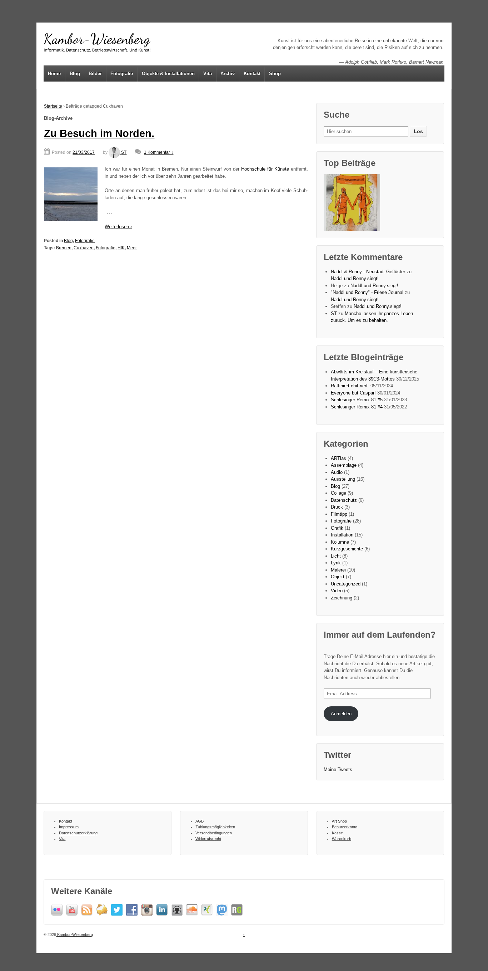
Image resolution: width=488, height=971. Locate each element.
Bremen (63, 247)
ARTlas (338, 458)
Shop (275, 73)
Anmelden (341, 713)
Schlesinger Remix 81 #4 (357, 407)
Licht (336, 556)
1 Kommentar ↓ (158, 152)
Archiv (227, 73)
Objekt (337, 576)
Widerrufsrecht (208, 839)
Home (54, 73)
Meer (132, 247)
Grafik (337, 528)
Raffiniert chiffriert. (350, 385)
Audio (337, 472)
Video (337, 590)
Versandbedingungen (213, 833)
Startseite (53, 106)
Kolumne (340, 542)
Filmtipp (339, 514)
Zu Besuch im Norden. (99, 133)
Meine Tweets (338, 769)
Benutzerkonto (344, 827)
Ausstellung (343, 479)
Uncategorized (345, 584)
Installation (342, 535)
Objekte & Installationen (168, 73)
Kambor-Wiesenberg (74, 934)
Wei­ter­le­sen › (118, 226)
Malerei (338, 570)
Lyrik (336, 562)
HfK (121, 247)
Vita (207, 73)
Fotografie (121, 73)
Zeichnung (341, 597)
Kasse (337, 833)
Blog (75, 73)
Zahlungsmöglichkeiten (215, 827)
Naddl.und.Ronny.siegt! (355, 278)
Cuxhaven (84, 247)
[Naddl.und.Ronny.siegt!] (352, 202)
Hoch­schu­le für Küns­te (265, 169)
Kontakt (252, 73)
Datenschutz (344, 500)
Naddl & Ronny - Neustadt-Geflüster (368, 271)
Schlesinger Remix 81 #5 (357, 399)
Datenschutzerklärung (78, 833)
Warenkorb (341, 839)
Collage (338, 493)
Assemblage (344, 465)
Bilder (95, 73)
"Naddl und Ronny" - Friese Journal (367, 292)
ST (123, 152)
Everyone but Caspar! (353, 393)
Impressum (69, 827)
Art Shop (339, 821)
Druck (337, 507)
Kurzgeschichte (347, 548)
